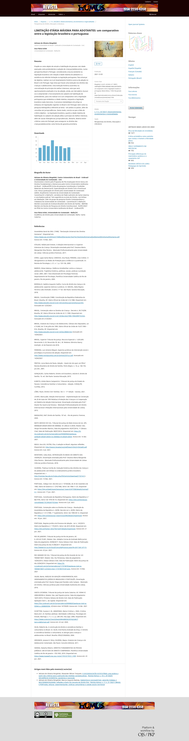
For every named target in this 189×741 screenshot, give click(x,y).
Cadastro (148, 2)
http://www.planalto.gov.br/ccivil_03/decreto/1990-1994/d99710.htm (59, 316)
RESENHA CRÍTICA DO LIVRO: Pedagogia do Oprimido (139, 165)
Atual (33, 14)
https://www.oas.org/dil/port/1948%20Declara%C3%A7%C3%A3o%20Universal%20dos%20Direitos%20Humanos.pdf (76, 237)
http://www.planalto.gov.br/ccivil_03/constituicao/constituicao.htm (58, 303)
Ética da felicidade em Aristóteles (140, 131)
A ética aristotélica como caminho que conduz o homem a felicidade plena (140, 138)
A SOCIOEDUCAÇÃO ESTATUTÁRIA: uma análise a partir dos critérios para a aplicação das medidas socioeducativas (78, 675)
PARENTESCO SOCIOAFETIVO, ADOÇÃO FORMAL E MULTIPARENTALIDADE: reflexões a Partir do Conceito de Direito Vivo (78, 681)
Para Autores (132, 95)
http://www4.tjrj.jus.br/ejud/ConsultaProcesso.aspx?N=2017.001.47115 (60, 547)
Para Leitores (132, 91)
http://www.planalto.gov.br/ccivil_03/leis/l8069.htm (53, 332)
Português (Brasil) (135, 78)
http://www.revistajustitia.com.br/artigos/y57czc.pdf (53, 355)
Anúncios (51, 14)
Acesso (155, 2)
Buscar (153, 14)
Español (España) (134, 68)
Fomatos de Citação (102, 101)
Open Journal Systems (136, 24)
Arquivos (41, 14)
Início (36, 22)
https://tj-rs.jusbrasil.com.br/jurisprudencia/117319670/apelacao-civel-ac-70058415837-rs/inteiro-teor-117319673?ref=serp (58, 566)
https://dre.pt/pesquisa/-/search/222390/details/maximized (60, 516)
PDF (99, 64)
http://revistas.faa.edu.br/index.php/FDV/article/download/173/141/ (59, 476)
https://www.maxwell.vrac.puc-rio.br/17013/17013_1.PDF (55, 656)
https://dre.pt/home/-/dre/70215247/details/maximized (54, 529)
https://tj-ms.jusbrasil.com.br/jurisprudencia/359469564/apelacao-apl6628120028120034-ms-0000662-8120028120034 (57, 434)
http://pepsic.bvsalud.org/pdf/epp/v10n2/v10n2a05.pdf (66, 447)
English (131, 65)
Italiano (131, 75)
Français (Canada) (135, 71)
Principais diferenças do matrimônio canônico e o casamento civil (137, 156)
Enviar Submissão (136, 108)
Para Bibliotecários (134, 98)
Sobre (61, 14)
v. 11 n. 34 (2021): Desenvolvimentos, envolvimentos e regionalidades (71, 22)
